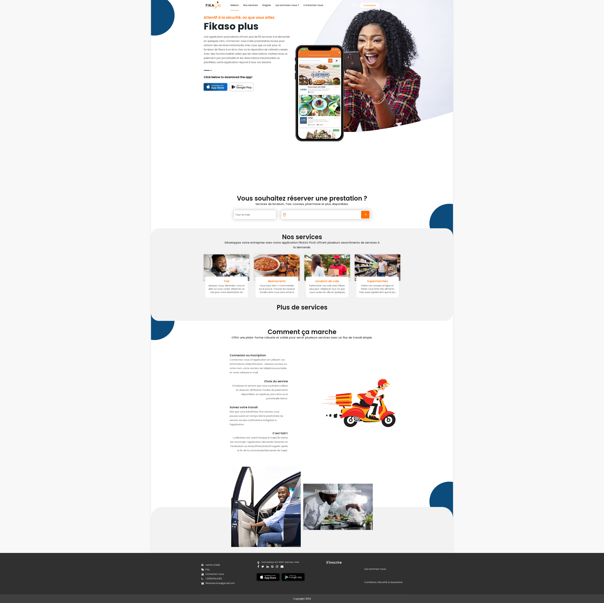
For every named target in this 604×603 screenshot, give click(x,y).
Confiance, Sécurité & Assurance (383, 582)
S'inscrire (391, 5)
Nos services (250, 5)
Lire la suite (226, 291)
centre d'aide (212, 564)
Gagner (266, 5)
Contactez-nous (313, 5)
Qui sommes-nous (375, 569)
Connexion (370, 5)
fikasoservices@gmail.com (220, 583)
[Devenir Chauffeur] (266, 546)
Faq (207, 569)
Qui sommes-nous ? (287, 5)
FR (356, 5)
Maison (235, 5)
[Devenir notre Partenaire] (338, 529)
